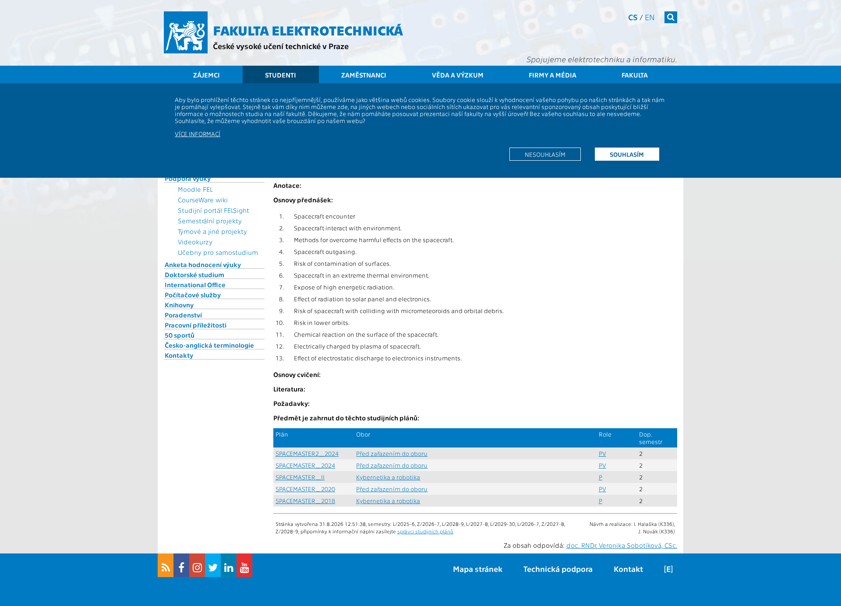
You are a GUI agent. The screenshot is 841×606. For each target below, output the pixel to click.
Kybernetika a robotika (388, 477)
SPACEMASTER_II (300, 477)
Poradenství (183, 315)
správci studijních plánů (425, 531)
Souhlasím (627, 154)
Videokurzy (195, 242)
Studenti (280, 75)
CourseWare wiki (203, 200)
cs (633, 16)
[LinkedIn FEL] (229, 565)
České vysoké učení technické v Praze (281, 45)
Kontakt (628, 568)
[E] (668, 568)
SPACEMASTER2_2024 (307, 453)
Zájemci (206, 75)
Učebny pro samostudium (218, 252)
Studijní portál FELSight (213, 210)
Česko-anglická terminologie (209, 345)
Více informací (197, 133)
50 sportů (179, 335)
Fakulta (635, 75)
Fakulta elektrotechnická (308, 30)
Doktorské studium (194, 274)
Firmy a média (552, 75)
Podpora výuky (188, 178)
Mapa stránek (477, 568)
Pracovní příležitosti (195, 325)
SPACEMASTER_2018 (305, 500)
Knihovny (179, 305)
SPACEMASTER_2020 (305, 489)
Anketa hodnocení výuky (203, 264)
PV (602, 453)
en (650, 16)
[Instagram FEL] (197, 565)
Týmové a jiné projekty (212, 231)
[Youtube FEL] (244, 565)
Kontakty (179, 355)
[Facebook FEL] (181, 565)
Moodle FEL (195, 189)
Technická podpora (558, 568)
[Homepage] (186, 32)
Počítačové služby (193, 295)
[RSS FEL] (165, 565)
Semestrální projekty (210, 221)
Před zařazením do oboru (392, 453)
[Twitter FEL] (213, 565)
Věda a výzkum (458, 75)
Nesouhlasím (545, 154)
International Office (195, 285)
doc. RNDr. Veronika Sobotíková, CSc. (621, 545)
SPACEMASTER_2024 (305, 465)
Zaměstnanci (363, 75)
